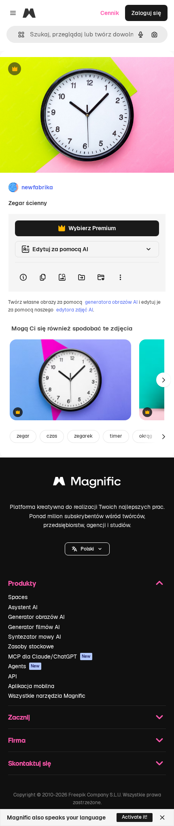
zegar (23, 436)
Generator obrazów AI (36, 617)
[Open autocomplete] (18, 35)
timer (116, 436)
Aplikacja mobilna (31, 686)
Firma (16, 740)
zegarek (83, 436)
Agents (24, 666)
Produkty (22, 583)
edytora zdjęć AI (74, 310)
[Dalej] (163, 379)
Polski (87, 549)
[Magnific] (87, 483)
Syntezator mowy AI (34, 636)
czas (52, 436)
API (12, 676)
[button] (87, 548)
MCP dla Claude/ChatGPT (49, 656)
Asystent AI (23, 607)
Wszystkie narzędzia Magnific (46, 695)
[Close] (162, 817)
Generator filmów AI (34, 627)
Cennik (109, 13)
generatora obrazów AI (111, 302)
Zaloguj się (146, 13)
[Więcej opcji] (120, 277)
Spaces (18, 597)
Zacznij (19, 717)
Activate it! (134, 817)
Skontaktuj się (29, 763)
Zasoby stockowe (31, 646)
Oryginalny (55, 69)
